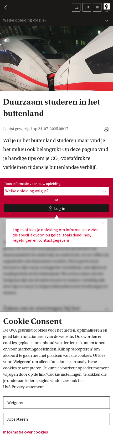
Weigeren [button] (15, 402)
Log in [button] (18, 229)
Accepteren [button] (17, 419)
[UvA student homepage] (107, 7)
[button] (3, 7)
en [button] (87, 7)
